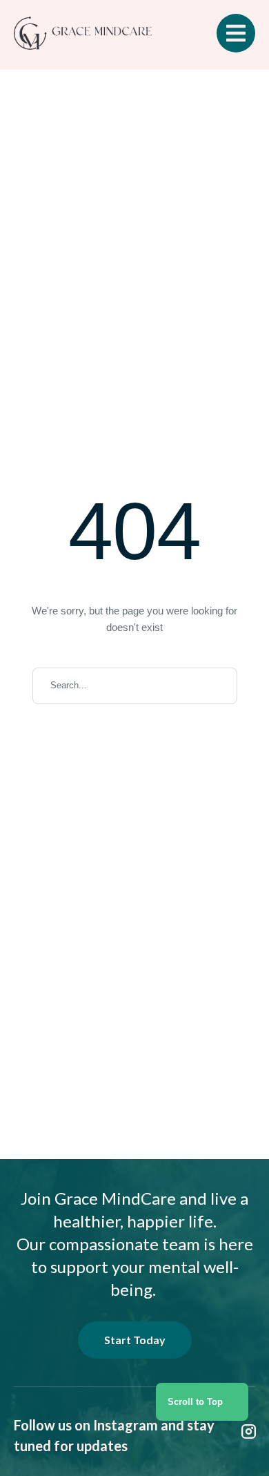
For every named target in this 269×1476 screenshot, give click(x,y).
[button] (202, 1402)
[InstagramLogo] (249, 1432)
